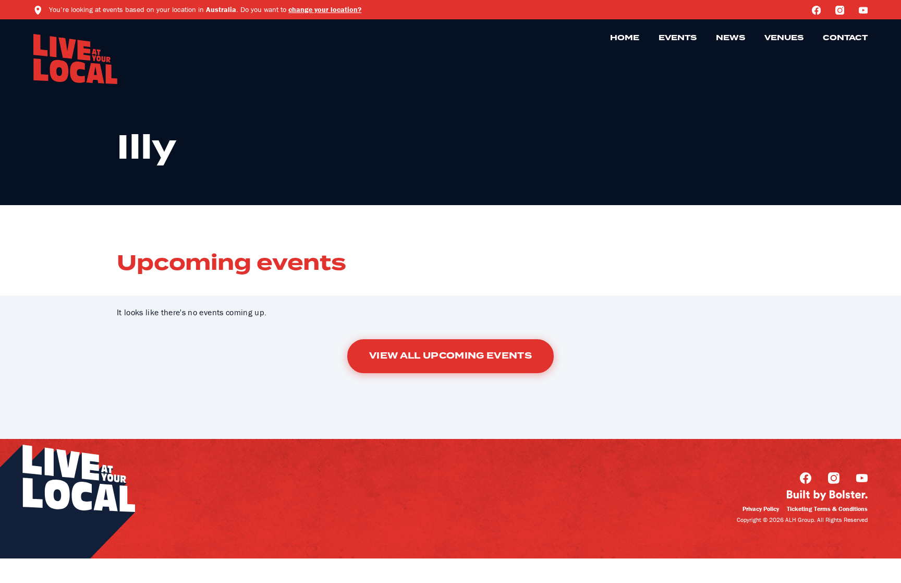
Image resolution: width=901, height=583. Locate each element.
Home (624, 38)
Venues (783, 38)
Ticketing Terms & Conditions (827, 509)
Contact (845, 38)
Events (678, 38)
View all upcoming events (450, 356)
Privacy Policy (760, 509)
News (730, 38)
